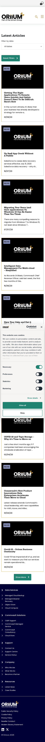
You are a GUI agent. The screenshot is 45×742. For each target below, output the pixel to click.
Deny (22, 413)
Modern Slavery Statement (12, 724)
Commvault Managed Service (14, 625)
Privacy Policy (6, 718)
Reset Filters (8, 58)
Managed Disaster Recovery (12, 600)
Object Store (10, 604)
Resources (10, 681)
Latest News (10, 687)
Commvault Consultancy (10, 631)
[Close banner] (41, 327)
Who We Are (10, 667)
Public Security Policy (9, 711)
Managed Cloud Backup (14, 595)
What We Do (10, 671)
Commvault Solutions (15, 615)
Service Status (11, 655)
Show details (32, 398)
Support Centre (11, 651)
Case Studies (10, 690)
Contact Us (9, 648)
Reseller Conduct (8, 721)
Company (9, 662)
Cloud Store (10, 635)
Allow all (22, 405)
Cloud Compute (11, 608)
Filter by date (7, 41)
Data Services (11, 590)
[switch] (39, 374)
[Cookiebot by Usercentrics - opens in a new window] (27, 327)
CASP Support (10, 620)
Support (9, 642)
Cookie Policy (6, 714)
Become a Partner (12, 674)
